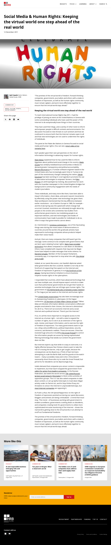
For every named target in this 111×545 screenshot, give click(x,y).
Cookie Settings (103, 534)
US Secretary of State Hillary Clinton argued (60, 301)
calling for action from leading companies (51, 371)
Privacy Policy (80, 534)
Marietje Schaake (41, 254)
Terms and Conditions (91, 534)
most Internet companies (44, 388)
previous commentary (58, 225)
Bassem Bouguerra (42, 169)
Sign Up (69, 497)
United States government (48, 297)
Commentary (9, 105)
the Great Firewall (69, 333)
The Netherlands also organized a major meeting (65, 290)
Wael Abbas (39, 160)
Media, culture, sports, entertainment (13, 109)
